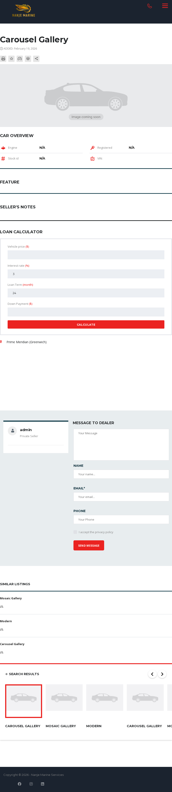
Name (78, 466)
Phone (79, 511)
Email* (79, 488)
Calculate (86, 324)
